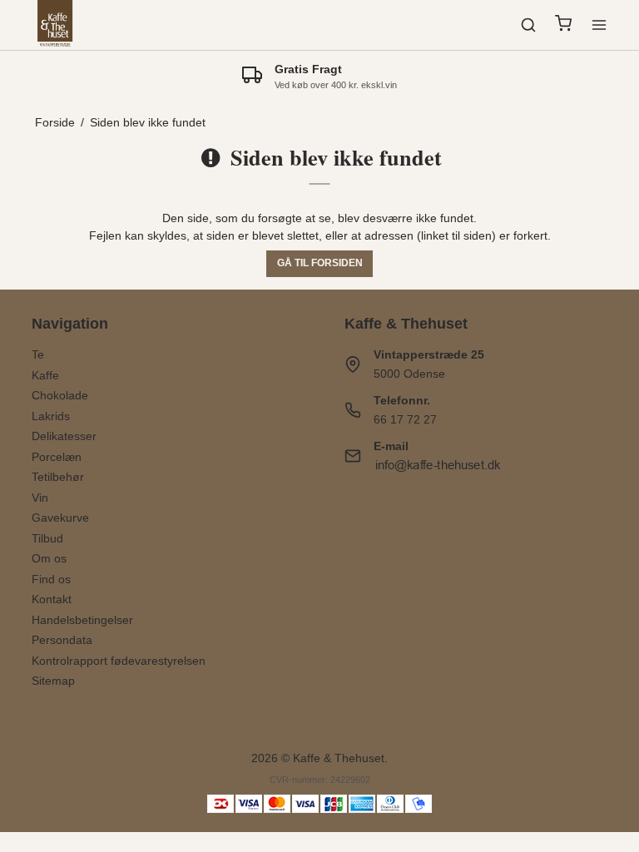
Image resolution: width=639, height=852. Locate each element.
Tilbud (47, 538)
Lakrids (51, 416)
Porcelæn (57, 456)
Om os (49, 558)
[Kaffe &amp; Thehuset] (55, 25)
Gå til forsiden (320, 263)
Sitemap (53, 680)
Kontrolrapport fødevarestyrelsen (119, 660)
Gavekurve (60, 517)
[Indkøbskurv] (563, 25)
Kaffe (45, 375)
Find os (51, 579)
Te (38, 354)
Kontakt (52, 599)
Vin (40, 497)
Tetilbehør (58, 476)
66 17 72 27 (405, 419)
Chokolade (60, 395)
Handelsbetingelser (82, 620)
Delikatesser (64, 436)
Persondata (62, 639)
